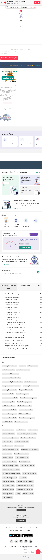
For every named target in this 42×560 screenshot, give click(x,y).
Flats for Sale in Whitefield (11, 304)
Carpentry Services (8, 482)
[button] (10, 244)
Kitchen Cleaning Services (10, 466)
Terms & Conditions (22, 528)
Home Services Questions (10, 438)
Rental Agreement (8, 430)
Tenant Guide (19, 446)
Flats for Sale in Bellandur (11, 309)
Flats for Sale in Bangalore (14, 294)
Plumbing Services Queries (25, 490)
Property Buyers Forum (31, 386)
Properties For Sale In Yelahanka (13, 343)
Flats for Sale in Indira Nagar (12, 307)
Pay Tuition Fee (21, 430)
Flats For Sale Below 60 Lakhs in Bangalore (15, 327)
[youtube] (31, 541)
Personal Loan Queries (9, 414)
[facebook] (11, 541)
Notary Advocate (28, 494)
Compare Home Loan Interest (12, 386)
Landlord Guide (7, 446)
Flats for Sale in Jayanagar (11, 320)
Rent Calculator (7, 442)
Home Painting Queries (9, 462)
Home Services (7, 454)
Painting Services (8, 458)
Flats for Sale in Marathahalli (12, 299)
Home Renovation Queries (28, 398)
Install (37, 2)
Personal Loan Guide (25, 410)
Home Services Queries (21, 454)
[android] (14, 535)
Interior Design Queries (24, 402)
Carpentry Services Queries (25, 482)
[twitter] (16, 541)
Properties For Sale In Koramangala (14, 340)
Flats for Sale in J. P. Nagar (11, 315)
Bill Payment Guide (25, 414)
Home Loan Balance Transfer (11, 378)
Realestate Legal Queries (26, 418)
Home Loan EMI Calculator (11, 374)
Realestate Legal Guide (9, 418)
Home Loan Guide (8, 394)
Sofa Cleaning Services (27, 466)
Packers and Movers (8, 434)
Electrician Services (8, 486)
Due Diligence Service (21, 422)
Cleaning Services (24, 462)
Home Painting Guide (22, 458)
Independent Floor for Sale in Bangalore (17, 346)
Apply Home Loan (30, 382)
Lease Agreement (8, 494)
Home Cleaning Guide (29, 474)
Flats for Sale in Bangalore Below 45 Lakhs (15, 322)
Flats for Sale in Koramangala (12, 297)
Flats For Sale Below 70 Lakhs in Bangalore (15, 330)
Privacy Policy (34, 528)
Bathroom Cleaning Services (11, 470)
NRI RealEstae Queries (24, 406)
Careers (11, 528)
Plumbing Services (8, 490)
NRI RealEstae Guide (9, 406)
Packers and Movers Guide (10, 450)
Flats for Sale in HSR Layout (12, 302)
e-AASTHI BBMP (7, 422)
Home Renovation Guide (10, 398)
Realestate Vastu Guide (10, 410)
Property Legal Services (10, 366)
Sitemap (22, 530)
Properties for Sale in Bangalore (14, 337)
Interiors (22, 366)
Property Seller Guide (25, 390)
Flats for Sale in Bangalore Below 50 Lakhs (15, 325)
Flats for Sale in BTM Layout (12, 317)
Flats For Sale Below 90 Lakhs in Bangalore (15, 335)
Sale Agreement (32, 366)
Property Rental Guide (22, 442)
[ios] (27, 535)
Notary (18, 494)
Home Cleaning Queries (10, 478)
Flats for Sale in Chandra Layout (13, 312)
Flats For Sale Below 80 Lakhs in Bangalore (15, 332)
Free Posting (21, 520)
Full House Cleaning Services (11, 474)
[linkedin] (26, 541)
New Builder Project (23, 370)
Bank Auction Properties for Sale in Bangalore (19, 349)
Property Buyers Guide (9, 390)
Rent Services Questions (28, 438)
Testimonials (14, 530)
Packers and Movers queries (29, 450)
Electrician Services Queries (25, 486)
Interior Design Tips (8, 402)
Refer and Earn (33, 430)
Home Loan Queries (22, 394)
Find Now (21, 510)
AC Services (23, 478)
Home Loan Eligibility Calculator (12, 382)
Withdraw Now (7, 78)
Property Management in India (26, 434)
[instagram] (21, 541)
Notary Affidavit (7, 498)
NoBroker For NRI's (8, 370)
